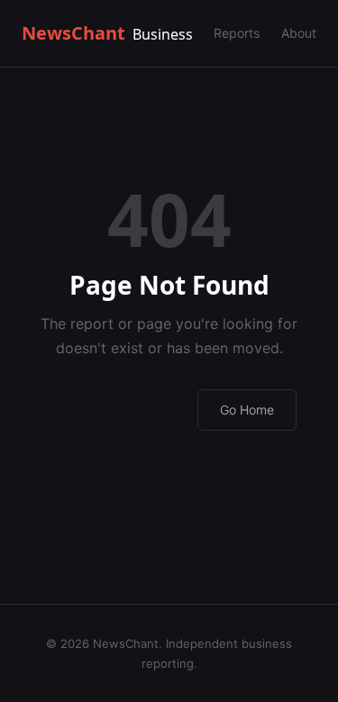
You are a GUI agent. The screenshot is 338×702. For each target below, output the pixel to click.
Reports (237, 33)
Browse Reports (112, 408)
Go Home (247, 409)
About (298, 33)
